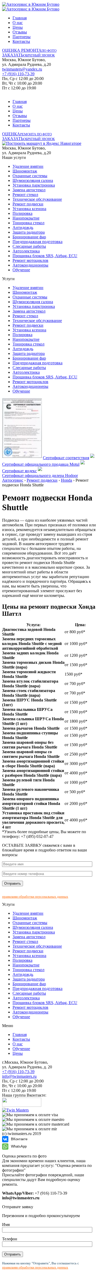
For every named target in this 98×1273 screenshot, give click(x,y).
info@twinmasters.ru (19, 1076)
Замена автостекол (29, 190)
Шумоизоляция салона (33, 180)
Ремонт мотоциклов (30, 260)
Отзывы (20, 32)
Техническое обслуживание (37, 199)
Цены (18, 27)
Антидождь (23, 227)
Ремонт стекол (25, 194)
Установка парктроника (34, 185)
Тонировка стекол (28, 223)
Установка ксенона (29, 208)
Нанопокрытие (26, 218)
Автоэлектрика (26, 251)
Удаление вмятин (28, 166)
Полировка (22, 213)
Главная (20, 18)
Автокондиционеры (30, 265)
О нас (18, 22)
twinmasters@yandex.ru (22, 69)
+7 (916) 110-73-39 (18, 74)
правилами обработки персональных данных (35, 896)
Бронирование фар (29, 237)
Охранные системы (30, 176)
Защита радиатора (29, 232)
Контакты (21, 41)
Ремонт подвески (28, 204)
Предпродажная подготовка (37, 241)
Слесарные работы (29, 246)
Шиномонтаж (25, 171)
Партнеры (22, 36)
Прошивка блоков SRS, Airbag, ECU (45, 256)
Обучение (21, 270)
